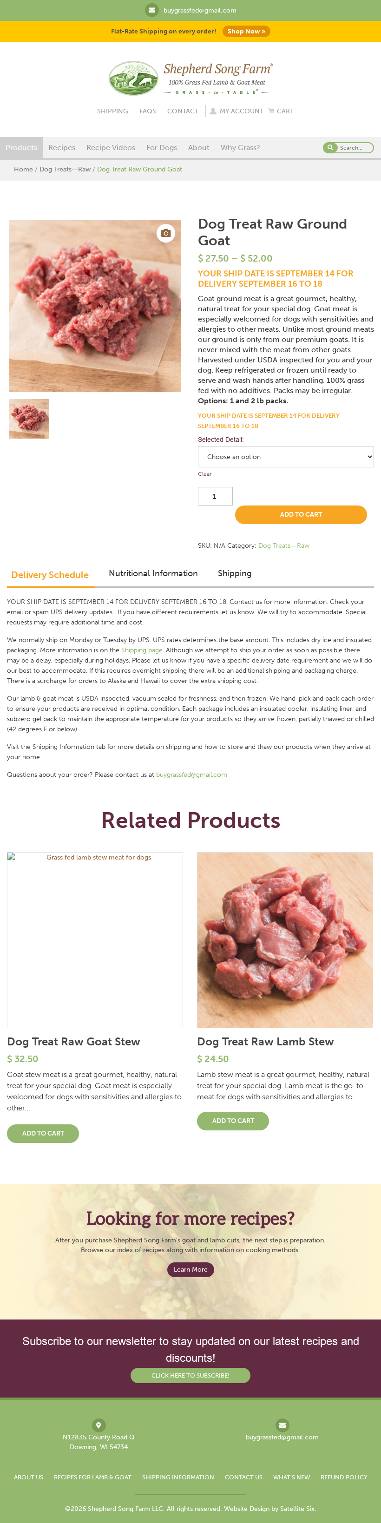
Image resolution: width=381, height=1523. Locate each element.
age (157, 650)
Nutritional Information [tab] (153, 573)
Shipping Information (178, 1477)
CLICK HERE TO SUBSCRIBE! (190, 1375)
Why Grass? (240, 147)
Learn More (191, 1270)
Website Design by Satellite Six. (270, 1509)
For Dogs (161, 147)
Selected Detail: (221, 439)
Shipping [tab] (235, 573)
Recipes (61, 147)
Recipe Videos (110, 147)
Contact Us (244, 1477)
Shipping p (136, 650)
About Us (28, 1477)
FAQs (147, 111)
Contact (182, 111)
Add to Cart (43, 1133)
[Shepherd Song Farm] (190, 77)
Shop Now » (246, 31)
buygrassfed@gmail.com (200, 10)
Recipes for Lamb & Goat (92, 1477)
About (199, 147)
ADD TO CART (301, 515)
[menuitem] (21, 147)
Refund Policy (344, 1477)
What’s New (291, 1477)
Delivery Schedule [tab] (50, 574)
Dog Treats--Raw (65, 169)
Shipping (112, 111)
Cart (285, 111)
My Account (241, 111)
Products (21, 147)
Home (23, 169)
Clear (204, 474)
